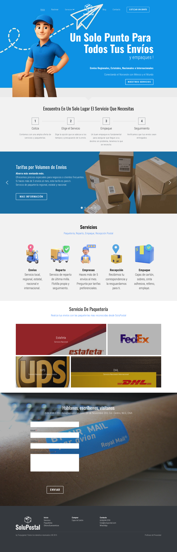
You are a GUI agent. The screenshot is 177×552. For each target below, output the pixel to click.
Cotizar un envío (138, 9)
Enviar (55, 489)
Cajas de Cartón (77, 520)
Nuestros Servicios (139, 82)
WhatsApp (103, 525)
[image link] (88, 7)
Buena (51, 525)
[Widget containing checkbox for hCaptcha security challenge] (50, 478)
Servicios (47, 520)
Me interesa (28, 199)
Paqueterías (48, 523)
